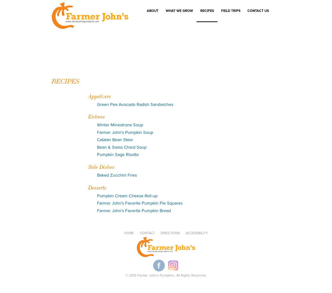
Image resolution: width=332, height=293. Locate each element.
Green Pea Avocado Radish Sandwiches (135, 104)
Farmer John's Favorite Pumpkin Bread (134, 210)
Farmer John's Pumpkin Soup (125, 132)
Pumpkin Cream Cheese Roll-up (127, 195)
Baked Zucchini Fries (117, 175)
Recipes (207, 11)
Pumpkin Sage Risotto (118, 154)
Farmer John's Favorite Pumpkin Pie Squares (140, 203)
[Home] (90, 16)
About (152, 11)
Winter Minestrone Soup (120, 125)
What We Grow (179, 11)
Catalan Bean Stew (115, 139)
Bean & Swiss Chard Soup (122, 147)
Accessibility (197, 233)
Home (129, 233)
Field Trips (229, 11)
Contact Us (258, 11)
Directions (170, 233)
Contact (147, 233)
